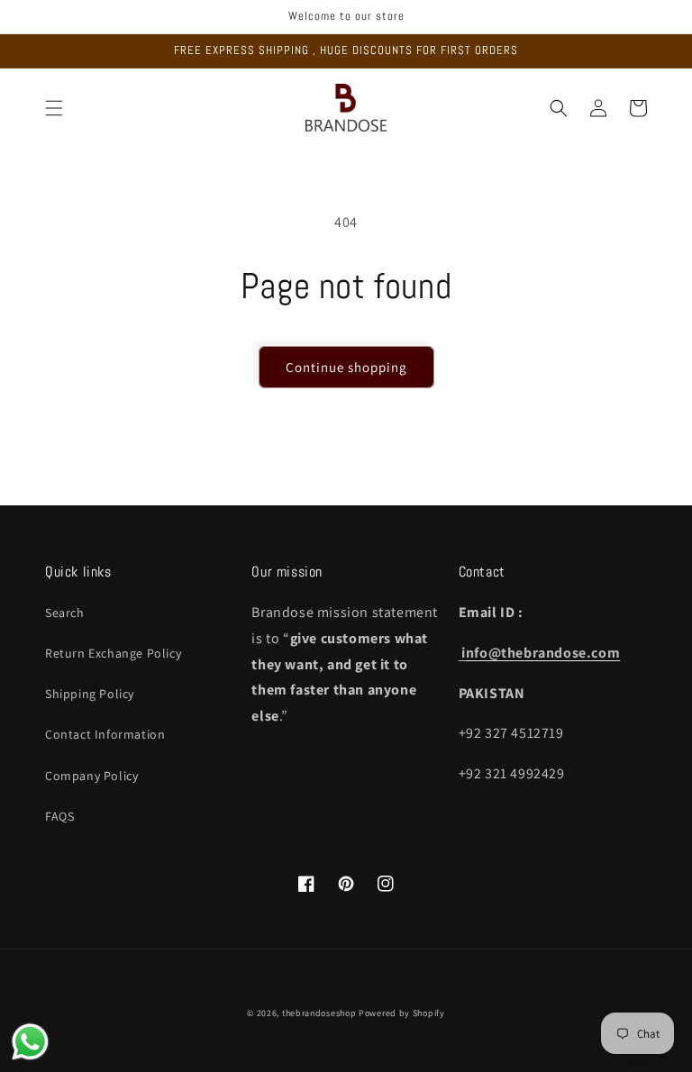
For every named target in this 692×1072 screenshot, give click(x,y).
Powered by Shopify (402, 1013)
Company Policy (91, 776)
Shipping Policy (89, 694)
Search (65, 612)
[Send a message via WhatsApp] (30, 1042)
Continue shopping (346, 367)
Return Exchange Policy (113, 653)
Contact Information (105, 734)
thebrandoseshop (319, 1013)
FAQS (59, 816)
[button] (54, 108)
